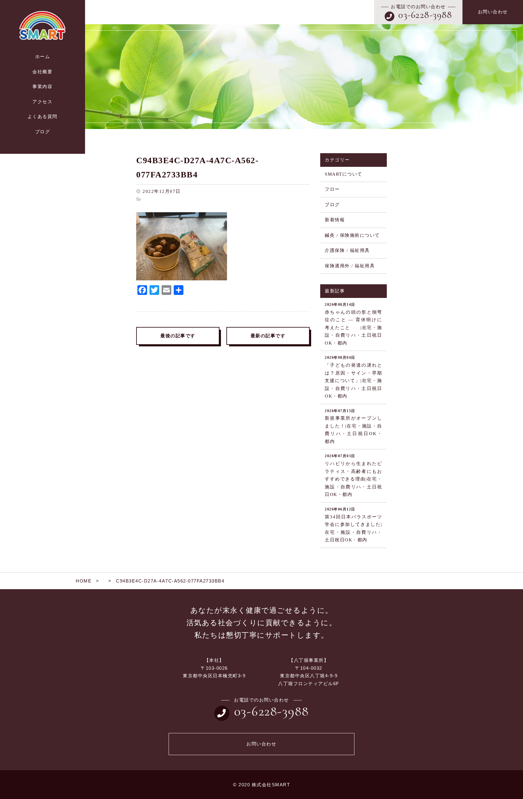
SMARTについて (343, 174)
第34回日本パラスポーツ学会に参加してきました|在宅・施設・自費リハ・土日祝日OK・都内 (353, 524)
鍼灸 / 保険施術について (352, 235)
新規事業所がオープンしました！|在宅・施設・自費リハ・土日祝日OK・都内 (353, 426)
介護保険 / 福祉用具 (347, 250)
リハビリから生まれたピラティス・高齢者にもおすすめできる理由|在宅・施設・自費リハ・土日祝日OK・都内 (353, 475)
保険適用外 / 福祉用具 (350, 265)
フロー (332, 189)
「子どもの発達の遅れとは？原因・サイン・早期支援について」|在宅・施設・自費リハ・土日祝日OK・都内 (353, 376)
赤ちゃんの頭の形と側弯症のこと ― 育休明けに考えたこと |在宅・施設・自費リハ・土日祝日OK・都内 (353, 323)
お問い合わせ (493, 11)
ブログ (332, 204)
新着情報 (335, 219)
